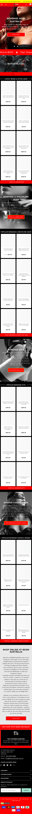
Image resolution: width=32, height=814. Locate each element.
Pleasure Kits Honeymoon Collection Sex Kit (8, 477)
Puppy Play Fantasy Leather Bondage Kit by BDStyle (8, 121)
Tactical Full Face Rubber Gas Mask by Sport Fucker (23, 555)
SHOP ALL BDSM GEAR (16, 182)
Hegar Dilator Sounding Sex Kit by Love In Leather (8, 274)
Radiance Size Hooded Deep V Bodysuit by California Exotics (24, 581)
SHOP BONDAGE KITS (16, 370)
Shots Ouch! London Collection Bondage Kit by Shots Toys (23, 403)
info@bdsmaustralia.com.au (14, 758)
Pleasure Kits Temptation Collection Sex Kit (23, 452)
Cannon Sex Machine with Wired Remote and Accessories (23, 172)
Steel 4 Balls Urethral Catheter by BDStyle (8, 249)
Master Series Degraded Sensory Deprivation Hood (8, 96)
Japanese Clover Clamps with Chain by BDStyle (24, 324)
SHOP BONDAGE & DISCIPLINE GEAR (16, 335)
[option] (16, 27)
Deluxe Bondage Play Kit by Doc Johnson (24, 477)
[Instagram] (4, 765)
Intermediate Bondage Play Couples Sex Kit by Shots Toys (8, 453)
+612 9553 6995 (11, 756)
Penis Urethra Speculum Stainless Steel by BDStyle (23, 299)
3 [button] (17, 46)
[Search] (6, 5)
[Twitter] (14, 765)
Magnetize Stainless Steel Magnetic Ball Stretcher (23, 249)
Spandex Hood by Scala (24, 604)
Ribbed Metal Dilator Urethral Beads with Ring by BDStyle (24, 275)
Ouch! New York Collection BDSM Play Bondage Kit (23, 427)
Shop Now (16, 32)
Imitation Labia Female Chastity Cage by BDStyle (23, 121)
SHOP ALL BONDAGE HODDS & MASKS (16, 641)
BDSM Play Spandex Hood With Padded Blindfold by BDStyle (23, 631)
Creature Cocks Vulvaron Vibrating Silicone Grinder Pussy (23, 97)
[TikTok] (7, 765)
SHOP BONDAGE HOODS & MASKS (16, 523)
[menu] (2, 4)
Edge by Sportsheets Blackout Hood (8, 580)
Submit (26, 790)
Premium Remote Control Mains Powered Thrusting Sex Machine (8, 147)
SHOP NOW (16, 718)
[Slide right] (29, 738)
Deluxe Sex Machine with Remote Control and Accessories (23, 147)
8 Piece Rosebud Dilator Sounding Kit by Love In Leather (8, 325)
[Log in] (26, 4)
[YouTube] (11, 765)
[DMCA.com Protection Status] (16, 803)
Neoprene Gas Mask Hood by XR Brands (8, 630)
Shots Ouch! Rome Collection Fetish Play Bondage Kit (8, 428)
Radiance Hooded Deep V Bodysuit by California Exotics (8, 606)
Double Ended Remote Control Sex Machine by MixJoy (8, 172)
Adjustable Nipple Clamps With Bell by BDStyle (8, 299)
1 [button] (14, 46)
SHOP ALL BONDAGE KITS (16, 488)
